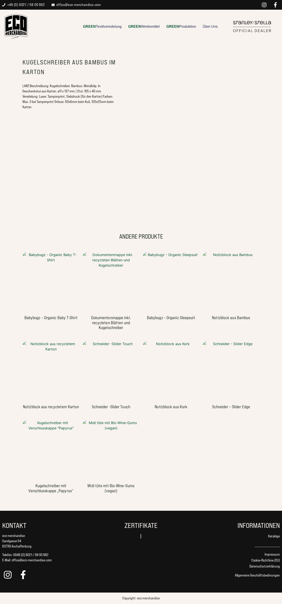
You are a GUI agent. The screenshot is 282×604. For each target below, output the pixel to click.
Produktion (181, 26)
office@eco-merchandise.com (32, 560)
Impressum (272, 554)
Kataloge (274, 536)
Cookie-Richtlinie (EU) (265, 560)
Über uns (210, 26)
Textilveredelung (102, 26)
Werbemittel (144, 26)
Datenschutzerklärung (264, 566)
